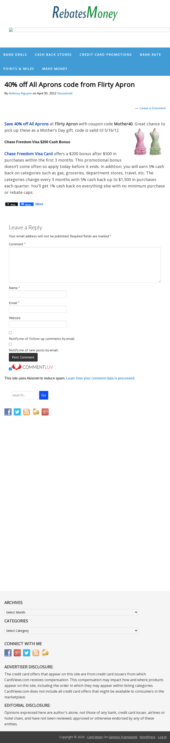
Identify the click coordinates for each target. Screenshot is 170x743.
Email (14, 303)
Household (64, 93)
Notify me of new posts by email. (33, 350)
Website (15, 318)
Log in (162, 737)
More (39, 204)
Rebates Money (85, 14)
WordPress (147, 737)
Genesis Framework (123, 737)
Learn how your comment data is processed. (100, 378)
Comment (17, 244)
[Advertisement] (25, 511)
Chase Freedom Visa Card (28, 153)
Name (14, 288)
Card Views (95, 737)
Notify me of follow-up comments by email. (42, 338)
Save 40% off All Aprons (26, 123)
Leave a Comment (153, 108)
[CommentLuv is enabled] (32, 369)
